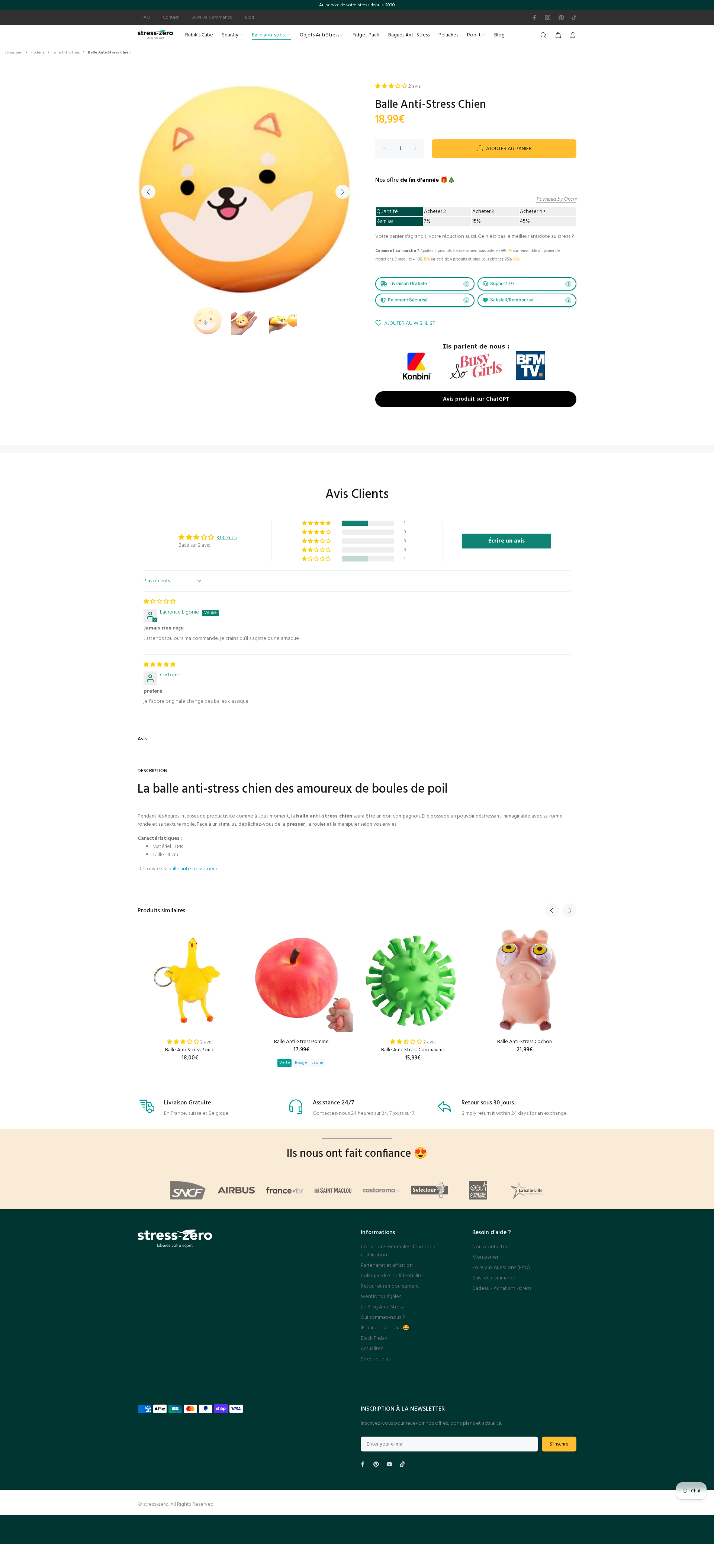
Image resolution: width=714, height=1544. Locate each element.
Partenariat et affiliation (387, 1265)
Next (342, 192)
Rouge (301, 1062)
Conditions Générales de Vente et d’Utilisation (399, 1251)
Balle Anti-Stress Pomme (301, 1042)
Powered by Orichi (556, 199)
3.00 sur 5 (227, 538)
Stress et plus (375, 1359)
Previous (148, 192)
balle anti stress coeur (192, 869)
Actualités (372, 1348)
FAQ (145, 17)
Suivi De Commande (212, 17)
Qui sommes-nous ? (383, 1317)
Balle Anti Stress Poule (190, 1050)
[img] (160, 602)
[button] (317, 523)
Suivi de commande (494, 1278)
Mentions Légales (381, 1296)
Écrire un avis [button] (506, 541)
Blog (249, 17)
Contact (170, 17)
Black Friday (374, 1338)
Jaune (317, 1062)
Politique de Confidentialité (392, 1276)
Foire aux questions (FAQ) (501, 1267)
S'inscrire (559, 1444)
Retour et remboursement (390, 1286)
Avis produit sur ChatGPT (476, 399)
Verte (284, 1062)
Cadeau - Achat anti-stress (501, 1288)
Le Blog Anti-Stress (382, 1307)
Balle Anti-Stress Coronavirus (412, 1050)
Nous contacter (489, 1247)
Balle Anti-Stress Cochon (524, 1042)
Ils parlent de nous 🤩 (385, 1328)
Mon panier (485, 1257)
